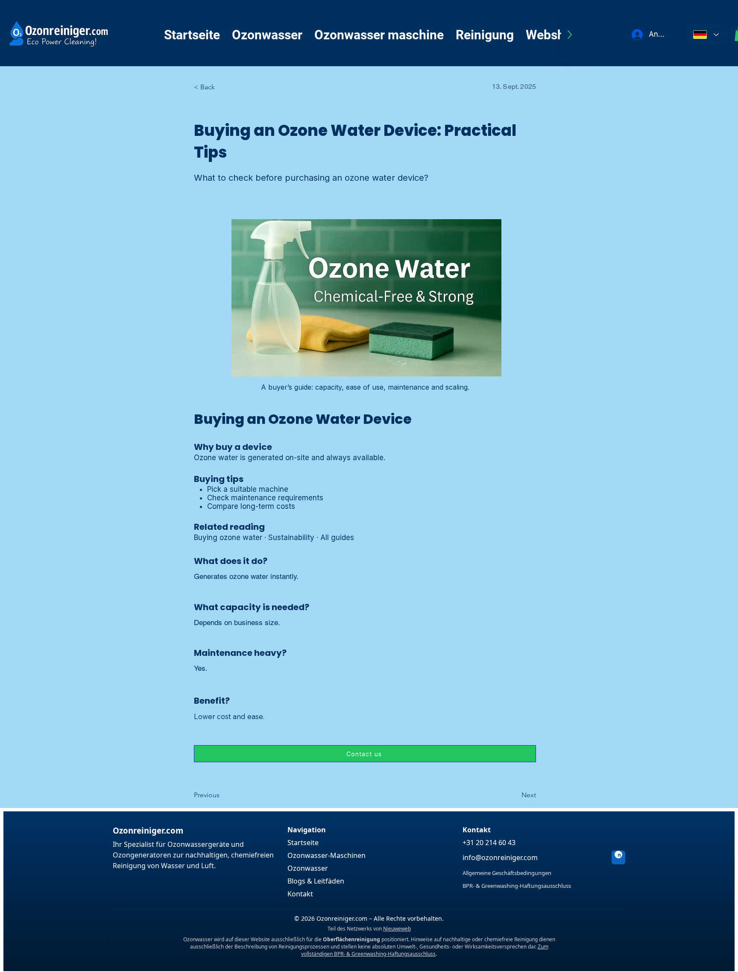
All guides (337, 537)
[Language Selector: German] (706, 34)
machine (273, 489)
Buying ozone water (228, 537)
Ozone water (216, 457)
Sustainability (291, 537)
